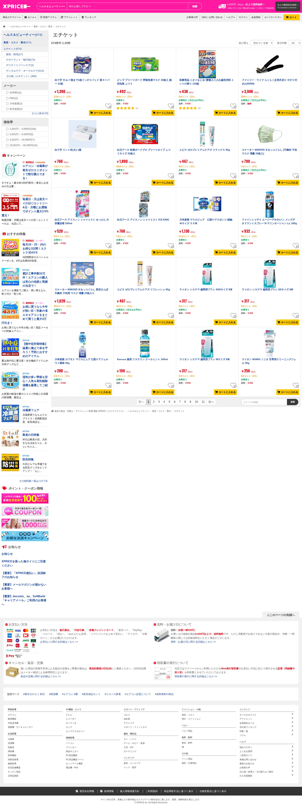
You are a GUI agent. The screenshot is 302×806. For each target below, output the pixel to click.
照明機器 (12, 755)
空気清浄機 (13, 723)
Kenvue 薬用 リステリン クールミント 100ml (142, 359)
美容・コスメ (188, 715)
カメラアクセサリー (75, 731)
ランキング (90, 17)
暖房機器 (12, 719)
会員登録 (255, 17)
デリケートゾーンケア (20, 65)
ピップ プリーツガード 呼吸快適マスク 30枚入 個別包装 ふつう (144, 82)
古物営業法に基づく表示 (212, 791)
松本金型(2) (16, 109)
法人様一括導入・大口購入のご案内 (256, 772)
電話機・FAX (72, 768)
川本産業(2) (16, 103)
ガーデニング (130, 751)
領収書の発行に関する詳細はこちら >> (196, 676)
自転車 (127, 719)
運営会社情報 (86, 791)
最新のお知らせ (247, 763)
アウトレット (71, 17)
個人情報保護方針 (129, 791)
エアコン (12, 715)
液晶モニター (72, 751)
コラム (243, 735)
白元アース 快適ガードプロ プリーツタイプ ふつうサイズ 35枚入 (144, 151)
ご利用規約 (152, 791)
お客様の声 (192, 17)
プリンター (71, 747)
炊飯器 (11, 747)
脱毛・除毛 (14, 54)
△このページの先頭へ (281, 614)
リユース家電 (113, 694)
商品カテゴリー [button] (11, 17)
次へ (211, 401)
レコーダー (71, 719)
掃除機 (11, 751)
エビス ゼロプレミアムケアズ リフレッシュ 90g (143, 289)
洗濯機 (11, 743)
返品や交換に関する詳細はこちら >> (41, 676)
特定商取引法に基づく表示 (178, 791)
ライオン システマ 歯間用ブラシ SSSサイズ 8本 (205, 289)
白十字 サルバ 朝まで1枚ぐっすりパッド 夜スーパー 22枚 (82, 82)
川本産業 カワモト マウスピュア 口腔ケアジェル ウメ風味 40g (81, 361)
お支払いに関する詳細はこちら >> (59, 641)
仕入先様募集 (246, 776)
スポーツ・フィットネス (135, 727)
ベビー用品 (187, 731)
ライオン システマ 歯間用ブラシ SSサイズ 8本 (267, 289)
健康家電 (12, 763)
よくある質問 (246, 751)
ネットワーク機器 (74, 763)
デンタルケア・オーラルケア (25, 70)
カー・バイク (130, 739)
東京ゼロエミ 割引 (35, 694)
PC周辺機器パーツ (75, 759)
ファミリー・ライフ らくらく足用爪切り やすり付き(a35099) (269, 82)
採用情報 (108, 791)
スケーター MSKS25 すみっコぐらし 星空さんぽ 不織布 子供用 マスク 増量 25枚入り (81, 291)
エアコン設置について (138, 694)
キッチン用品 (14, 772)
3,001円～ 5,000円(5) (21, 134)
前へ (141, 401)
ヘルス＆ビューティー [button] (51, 6)
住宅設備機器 (14, 768)
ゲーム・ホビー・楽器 (134, 743)
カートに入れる (102, 112)
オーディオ (71, 723)
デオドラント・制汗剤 (20, 59)
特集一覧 (244, 731)
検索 (194, 6)
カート (293, 17)
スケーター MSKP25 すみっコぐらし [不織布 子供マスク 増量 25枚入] (269, 151)
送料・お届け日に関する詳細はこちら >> (193, 641)
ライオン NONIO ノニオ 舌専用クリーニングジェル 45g (269, 361)
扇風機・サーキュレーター (20, 727)
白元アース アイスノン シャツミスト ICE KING (143, 219)
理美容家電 (13, 759)
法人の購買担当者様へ (287, 5)
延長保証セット (91, 694)
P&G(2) (14, 98)
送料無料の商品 (165, 694)
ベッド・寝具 (130, 767)
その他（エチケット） (21, 76)
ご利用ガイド (246, 755)
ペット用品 (187, 759)
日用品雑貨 (13, 776)
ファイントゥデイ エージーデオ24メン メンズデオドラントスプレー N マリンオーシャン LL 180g (269, 221)
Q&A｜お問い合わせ (212, 17)
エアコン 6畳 (70, 694)
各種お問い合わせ (248, 759)
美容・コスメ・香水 (161, 411)
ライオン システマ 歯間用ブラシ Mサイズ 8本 (204, 359)
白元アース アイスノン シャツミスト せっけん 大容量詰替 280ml (82, 221)
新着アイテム (49, 17)
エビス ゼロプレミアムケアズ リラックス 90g (204, 149)
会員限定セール (247, 723)
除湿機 (54, 694)
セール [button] (31, 17)
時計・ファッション (191, 719)
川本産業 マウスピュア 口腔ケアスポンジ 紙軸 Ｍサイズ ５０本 (205, 221)
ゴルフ (127, 715)
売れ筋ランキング (248, 727)
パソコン (70, 743)
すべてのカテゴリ (248, 715)
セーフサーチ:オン (273, 17)
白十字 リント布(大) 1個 (68, 149)
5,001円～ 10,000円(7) (22, 139)
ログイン (243, 17)
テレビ (69, 715)
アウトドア (129, 723)
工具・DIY (129, 747)
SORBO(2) (15, 92)
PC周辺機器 (71, 755)
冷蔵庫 (11, 739)
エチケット (179, 411)
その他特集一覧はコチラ (32, 481)
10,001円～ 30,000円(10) (24, 145)
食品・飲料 (187, 743)
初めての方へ (246, 747)
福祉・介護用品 (189, 763)
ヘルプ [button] (229, 17)
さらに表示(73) (40, 113)
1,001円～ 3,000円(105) (23, 128)
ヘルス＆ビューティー (138, 411)
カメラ (69, 727)
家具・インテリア (132, 763)
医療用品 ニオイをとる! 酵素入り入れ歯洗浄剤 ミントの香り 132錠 (206, 82)
